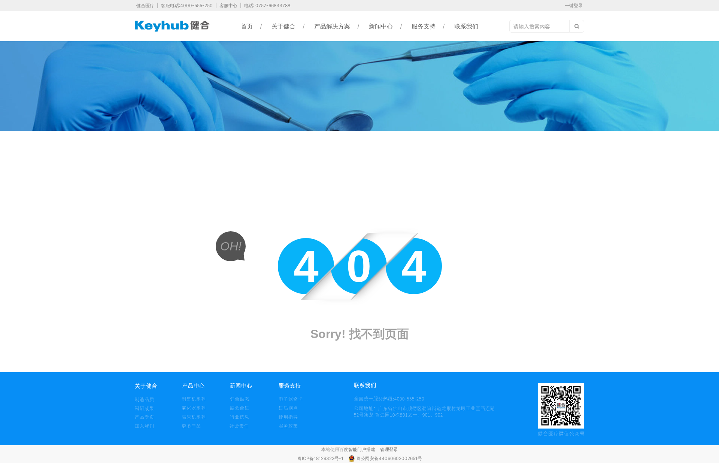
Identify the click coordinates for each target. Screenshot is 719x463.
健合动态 (239, 399)
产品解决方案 (332, 26)
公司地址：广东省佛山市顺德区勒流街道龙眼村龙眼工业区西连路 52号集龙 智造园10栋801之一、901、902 (424, 411)
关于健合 (283, 26)
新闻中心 (381, 26)
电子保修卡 (291, 399)
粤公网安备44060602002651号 (389, 458)
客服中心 (229, 5)
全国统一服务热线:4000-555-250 (368, 398)
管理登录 (389, 449)
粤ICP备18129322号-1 (321, 458)
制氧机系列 (194, 399)
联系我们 (466, 26)
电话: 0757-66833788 (267, 5)
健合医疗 (145, 5)
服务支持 (424, 26)
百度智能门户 (352, 449)
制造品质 (144, 399)
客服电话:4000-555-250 (187, 5)
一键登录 (574, 5)
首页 (247, 26)
